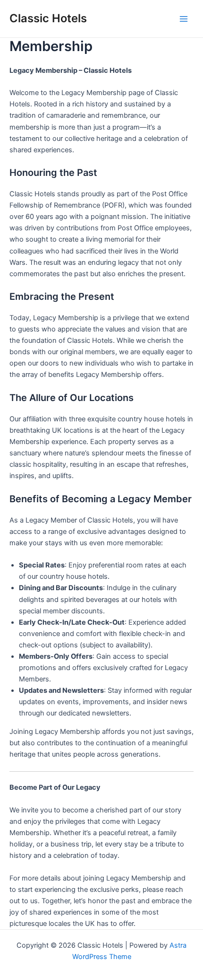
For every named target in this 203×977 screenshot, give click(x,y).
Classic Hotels (48, 18)
